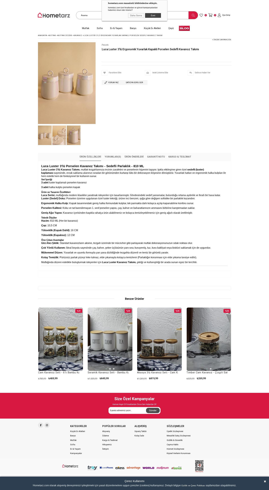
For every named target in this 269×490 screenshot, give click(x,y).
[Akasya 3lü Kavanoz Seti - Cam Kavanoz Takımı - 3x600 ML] (111, 339)
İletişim (105, 449)
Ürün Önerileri (134, 156)
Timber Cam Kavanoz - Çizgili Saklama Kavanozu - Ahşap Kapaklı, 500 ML (207, 372)
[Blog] (184, 28)
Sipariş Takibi (140, 431)
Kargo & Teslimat (179, 156)
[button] (58, 368)
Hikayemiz (107, 444)
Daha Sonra (136, 15)
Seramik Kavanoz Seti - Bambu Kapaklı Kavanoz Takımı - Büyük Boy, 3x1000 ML (59, 372)
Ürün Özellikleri (90, 156)
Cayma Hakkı (172, 444)
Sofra (72, 444)
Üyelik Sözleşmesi (175, 431)
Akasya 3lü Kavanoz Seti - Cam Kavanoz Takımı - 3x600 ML (109, 372)
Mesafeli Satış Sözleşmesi (179, 435)
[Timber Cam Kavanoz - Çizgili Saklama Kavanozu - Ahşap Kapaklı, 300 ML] (160, 339)
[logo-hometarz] (70, 466)
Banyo (73, 435)
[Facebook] (40, 425)
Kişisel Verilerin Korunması (178, 453)
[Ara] (193, 15)
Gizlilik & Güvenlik (175, 440)
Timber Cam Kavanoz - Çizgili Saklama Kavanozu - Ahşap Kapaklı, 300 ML (158, 372)
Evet (153, 15)
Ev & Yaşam (75, 449)
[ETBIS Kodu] (199, 466)
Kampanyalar (76, 453)
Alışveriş (106, 431)
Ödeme (105, 435)
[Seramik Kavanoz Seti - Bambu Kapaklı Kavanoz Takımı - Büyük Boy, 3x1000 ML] (61, 339)
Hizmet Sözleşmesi (175, 449)
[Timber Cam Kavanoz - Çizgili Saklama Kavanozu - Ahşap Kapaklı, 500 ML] (209, 339)
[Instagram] (47, 425)
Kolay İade (139, 435)
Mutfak (73, 440)
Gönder (153, 410)
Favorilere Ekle (80, 378)
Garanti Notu (156, 156)
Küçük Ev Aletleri (77, 431)
